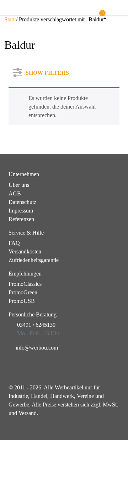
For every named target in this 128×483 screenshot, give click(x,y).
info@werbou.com (37, 348)
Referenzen (21, 219)
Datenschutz (22, 202)
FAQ (14, 243)
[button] (116, 11)
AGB (15, 193)
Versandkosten (25, 251)
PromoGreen (23, 292)
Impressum (21, 211)
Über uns (19, 185)
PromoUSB (22, 301)
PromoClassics (25, 284)
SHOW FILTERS (47, 71)
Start (9, 19)
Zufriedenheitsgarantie (34, 260)
